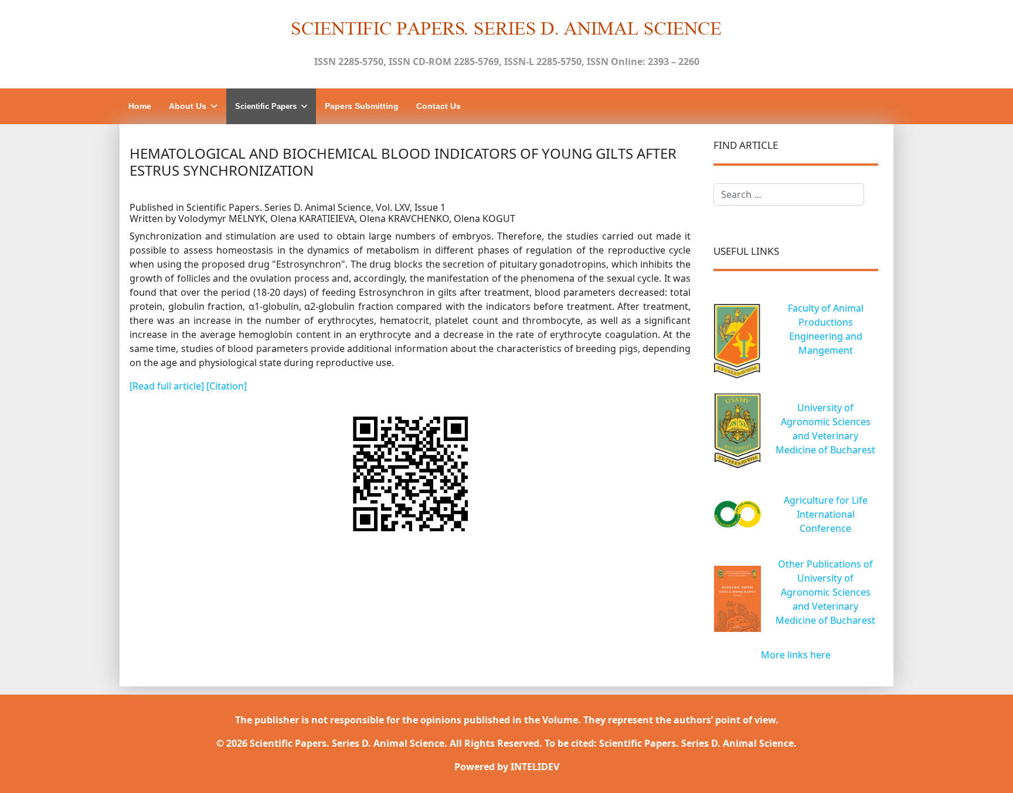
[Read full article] (168, 386)
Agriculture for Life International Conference (826, 514)
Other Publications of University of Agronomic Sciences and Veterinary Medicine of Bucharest (825, 592)
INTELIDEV (535, 766)
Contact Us (438, 106)
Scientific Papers (266, 106)
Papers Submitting (362, 106)
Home (139, 106)
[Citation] (226, 386)
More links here (796, 654)
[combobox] (788, 194)
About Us (187, 106)
